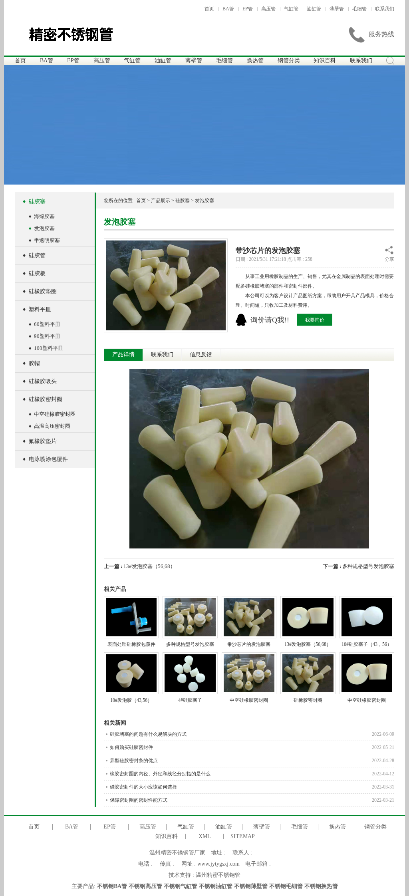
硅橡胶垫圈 (40, 291)
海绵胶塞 (42, 216)
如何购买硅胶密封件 (252, 747)
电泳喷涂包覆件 (45, 459)
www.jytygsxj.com (218, 864)
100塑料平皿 (46, 348)
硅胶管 (34, 255)
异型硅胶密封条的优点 (252, 760)
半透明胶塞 (44, 240)
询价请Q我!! (269, 320)
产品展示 (160, 200)
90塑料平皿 (44, 336)
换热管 (255, 61)
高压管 (268, 9)
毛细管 (359, 9)
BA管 (228, 9)
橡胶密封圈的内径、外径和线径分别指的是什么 (252, 774)
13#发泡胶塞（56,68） (149, 566)
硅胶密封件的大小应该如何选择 (252, 787)
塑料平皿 (37, 309)
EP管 (247, 9)
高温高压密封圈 (49, 426)
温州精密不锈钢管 (218, 875)
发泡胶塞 (42, 228)
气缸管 (291, 9)
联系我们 (384, 9)
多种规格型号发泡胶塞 (368, 566)
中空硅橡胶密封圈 (52, 414)
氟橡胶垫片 (40, 441)
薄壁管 (337, 9)
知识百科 (325, 61)
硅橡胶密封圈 (42, 399)
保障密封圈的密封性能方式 (252, 800)
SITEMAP (242, 836)
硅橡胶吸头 (40, 381)
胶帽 (31, 363)
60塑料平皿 (44, 324)
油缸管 (314, 9)
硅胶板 (34, 273)
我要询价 (314, 319)
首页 (209, 9)
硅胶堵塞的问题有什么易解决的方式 (252, 734)
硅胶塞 (34, 202)
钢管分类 (289, 61)
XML (205, 836)
